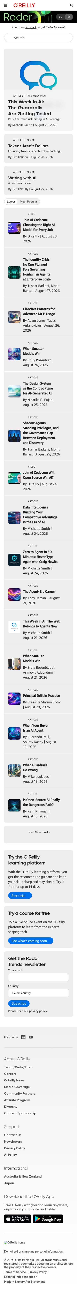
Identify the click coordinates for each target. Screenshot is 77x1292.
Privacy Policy (14, 1148)
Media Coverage (17, 1087)
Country (13, 985)
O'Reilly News (14, 1080)
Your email (15, 970)
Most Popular (28, 201)
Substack (31, 26)
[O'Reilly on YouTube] (31, 1037)
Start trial (18, 895)
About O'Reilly (17, 1058)
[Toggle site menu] (5, 5)
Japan (9, 1183)
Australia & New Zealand (23, 1176)
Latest (11, 201)
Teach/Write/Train (18, 1067)
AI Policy (10, 1155)
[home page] (24, 5)
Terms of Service (15, 1272)
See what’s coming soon (29, 940)
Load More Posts (38, 832)
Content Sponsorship (20, 1113)
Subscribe (18, 1003)
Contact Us (12, 1135)
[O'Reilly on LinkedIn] (23, 1037)
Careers (10, 1074)
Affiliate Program (17, 1100)
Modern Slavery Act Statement (24, 1282)
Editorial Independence (19, 1277)
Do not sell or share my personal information (33, 1251)
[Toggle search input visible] (72, 5)
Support (11, 1126)
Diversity (10, 1106)
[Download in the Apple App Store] (17, 1222)
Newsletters (13, 1141)
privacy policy (38, 1010)
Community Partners (19, 1093)
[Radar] (28, 17)
